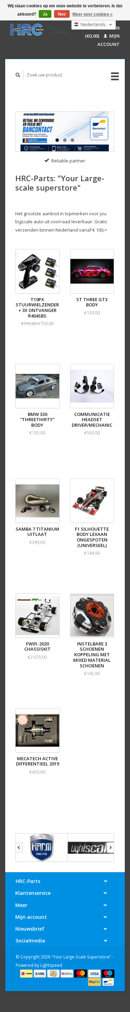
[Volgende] (110, 847)
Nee (62, 14)
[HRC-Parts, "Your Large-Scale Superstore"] (38, 29)
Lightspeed (51, 965)
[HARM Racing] (42, 847)
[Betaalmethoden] (27, 973)
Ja (45, 14)
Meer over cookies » (92, 14)
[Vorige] (19, 847)
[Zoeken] (18, 75)
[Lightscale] (94, 847)
